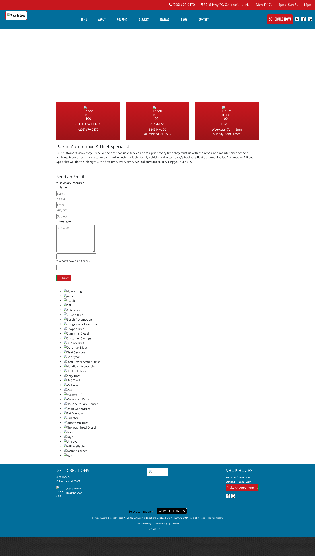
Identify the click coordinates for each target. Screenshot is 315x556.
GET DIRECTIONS (72, 470)
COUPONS (122, 19)
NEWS (184, 19)
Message (63, 221)
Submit (64, 278)
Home (83, 19)
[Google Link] (310, 19)
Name (61, 187)
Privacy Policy (161, 523)
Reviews (164, 19)
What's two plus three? (73, 261)
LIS (165, 529)
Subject (61, 210)
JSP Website (200, 518)
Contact (204, 19)
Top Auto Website (215, 518)
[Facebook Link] (303, 19)
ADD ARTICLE (154, 529)
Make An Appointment (242, 488)
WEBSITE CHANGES (172, 511)
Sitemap (175, 523)
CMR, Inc (188, 518)
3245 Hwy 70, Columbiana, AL (226, 4)
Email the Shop (74, 492)
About (102, 19)
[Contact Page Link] (297, 19)
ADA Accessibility (143, 523)
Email (61, 199)
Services (144, 19)
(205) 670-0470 (183, 4)
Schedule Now (280, 19)
